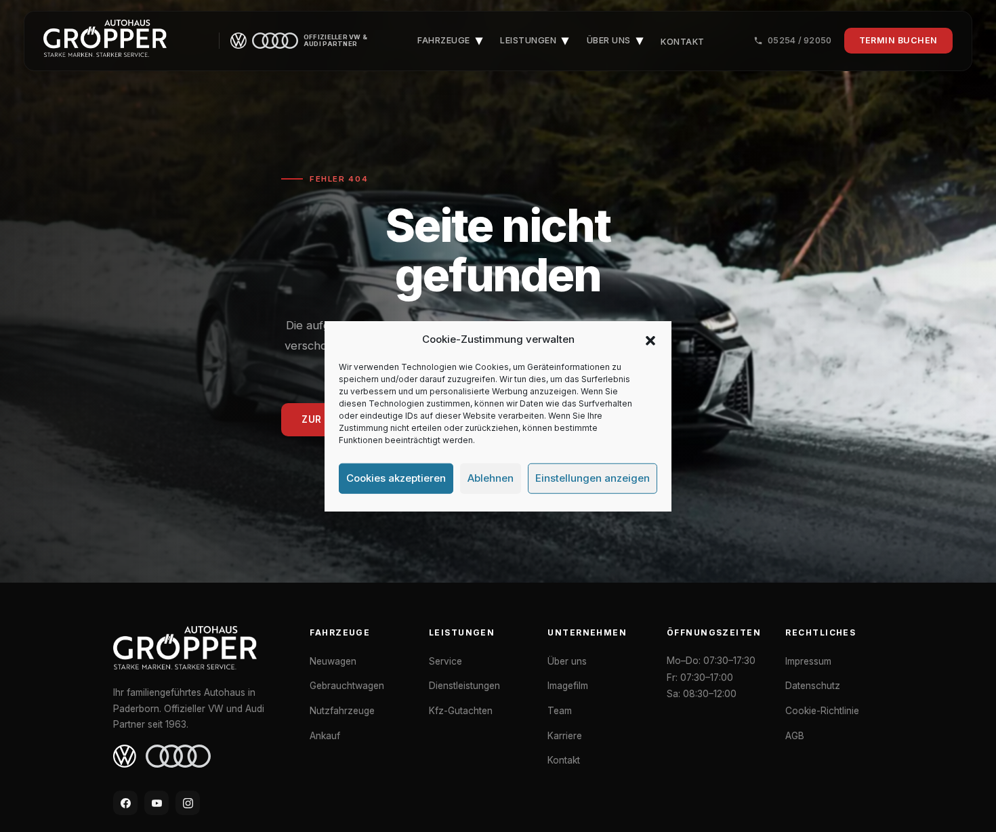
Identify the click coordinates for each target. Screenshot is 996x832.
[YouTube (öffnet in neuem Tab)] (156, 803)
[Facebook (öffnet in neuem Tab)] (125, 803)
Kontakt (683, 42)
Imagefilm (567, 685)
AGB (794, 735)
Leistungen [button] (534, 40)
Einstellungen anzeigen (592, 478)
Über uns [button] (615, 40)
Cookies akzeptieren (396, 478)
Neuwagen (333, 661)
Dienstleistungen (464, 685)
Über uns (567, 661)
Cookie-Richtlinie (822, 710)
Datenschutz (812, 685)
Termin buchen (898, 40)
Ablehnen (491, 478)
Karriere (564, 735)
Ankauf (325, 735)
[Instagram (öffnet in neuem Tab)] (187, 803)
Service (445, 661)
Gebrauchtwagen (347, 685)
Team (559, 710)
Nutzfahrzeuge (342, 710)
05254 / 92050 (799, 40)
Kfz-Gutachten (461, 710)
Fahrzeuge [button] (449, 40)
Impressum (808, 661)
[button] (650, 339)
